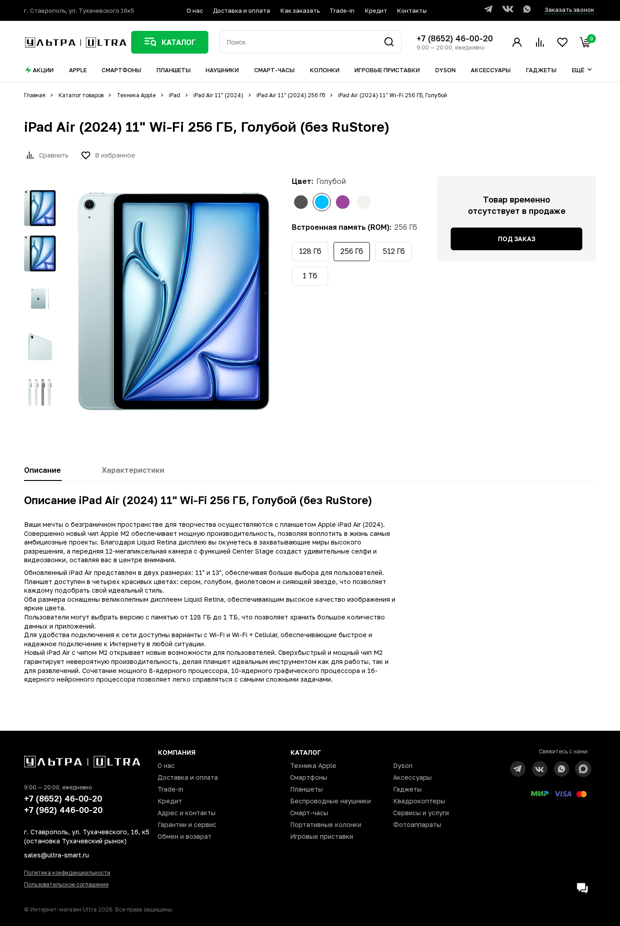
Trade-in (342, 10)
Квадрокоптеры (419, 801)
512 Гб (394, 251)
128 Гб (310, 251)
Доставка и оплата (241, 10)
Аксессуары (412, 777)
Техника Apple (313, 765)
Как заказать (300, 10)
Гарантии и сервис (187, 824)
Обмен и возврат (184, 836)
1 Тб (310, 275)
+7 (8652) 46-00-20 (455, 38)
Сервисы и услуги (421, 813)
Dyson (403, 765)
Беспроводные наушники (330, 801)
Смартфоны (308, 777)
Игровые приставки (321, 836)
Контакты (412, 10)
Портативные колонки (325, 824)
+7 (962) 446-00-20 (63, 810)
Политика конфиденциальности (67, 872)
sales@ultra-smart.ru (56, 855)
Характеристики (133, 470)
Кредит (376, 10)
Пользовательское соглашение (66, 884)
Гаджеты (407, 789)
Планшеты (306, 789)
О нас (195, 10)
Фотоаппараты (417, 824)
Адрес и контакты (186, 813)
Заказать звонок (569, 9)
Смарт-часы (309, 813)
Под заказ (516, 239)
